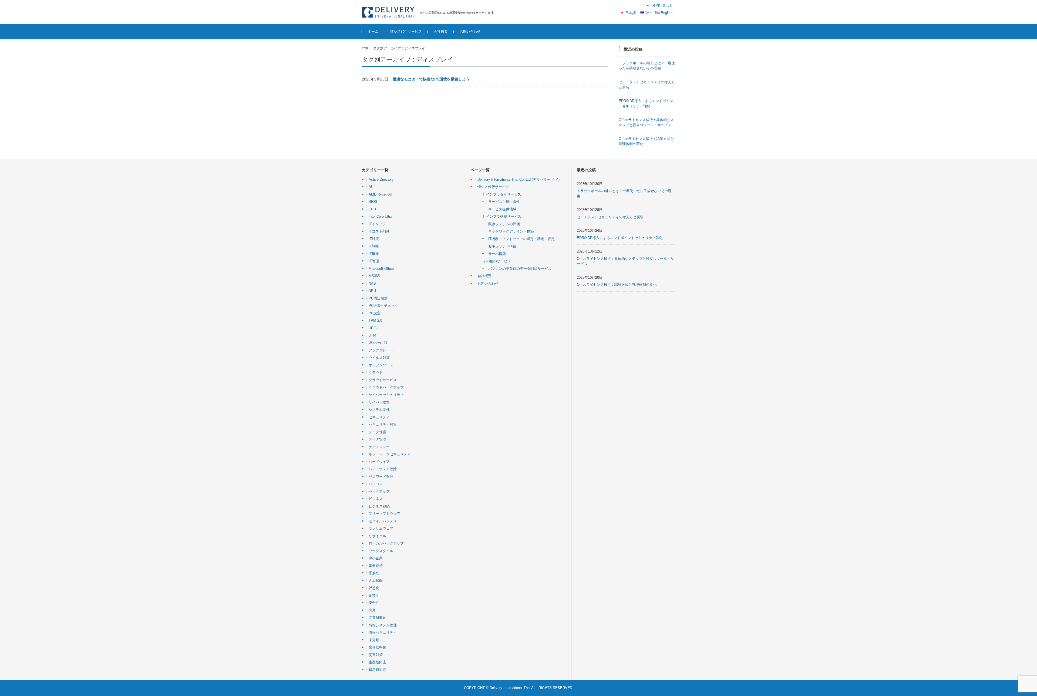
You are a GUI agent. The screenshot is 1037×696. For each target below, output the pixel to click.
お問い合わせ (470, 31)
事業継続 (376, 566)
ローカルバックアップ (386, 543)
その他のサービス (497, 261)
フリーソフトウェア (384, 514)
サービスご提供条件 (504, 202)
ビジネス (376, 499)
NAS (372, 283)
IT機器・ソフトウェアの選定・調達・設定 (521, 239)
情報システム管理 (383, 625)
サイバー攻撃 (379, 402)
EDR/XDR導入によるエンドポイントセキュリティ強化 (620, 238)
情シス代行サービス (406, 31)
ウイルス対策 (379, 358)
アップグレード (381, 350)
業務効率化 (377, 647)
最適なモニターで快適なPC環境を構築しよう (431, 79)
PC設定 (375, 313)
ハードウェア (379, 462)
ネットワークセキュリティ (390, 454)
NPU (372, 291)
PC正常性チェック (383, 306)
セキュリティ (379, 417)
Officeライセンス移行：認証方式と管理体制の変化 (616, 285)
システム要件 (379, 410)
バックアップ (379, 491)
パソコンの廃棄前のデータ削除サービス (519, 269)
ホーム (373, 31)
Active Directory (381, 179)
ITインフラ (377, 224)
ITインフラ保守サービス (502, 194)
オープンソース (381, 365)
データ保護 (377, 432)
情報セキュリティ (383, 632)
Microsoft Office (381, 269)
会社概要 (441, 31)
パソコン (376, 484)
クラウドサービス (383, 380)
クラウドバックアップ (386, 387)
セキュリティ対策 (383, 424)
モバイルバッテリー (384, 521)
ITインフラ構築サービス (502, 216)
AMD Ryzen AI (380, 194)
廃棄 (372, 610)
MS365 (374, 276)
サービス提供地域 (502, 209)
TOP (365, 48)
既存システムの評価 (504, 224)
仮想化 (374, 588)
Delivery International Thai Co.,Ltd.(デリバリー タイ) (518, 179)
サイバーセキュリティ (386, 395)
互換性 (374, 573)
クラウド (376, 373)
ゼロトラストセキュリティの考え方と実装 (610, 217)
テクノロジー (379, 447)
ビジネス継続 (379, 506)
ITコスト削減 (379, 231)
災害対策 (376, 655)
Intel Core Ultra (380, 216)
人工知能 (376, 581)
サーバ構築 (497, 254)
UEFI (373, 328)
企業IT (374, 595)
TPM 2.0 (375, 320)
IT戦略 (374, 246)
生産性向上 (377, 662)
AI (370, 187)
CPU (372, 209)
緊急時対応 (377, 670)
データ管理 (377, 439)
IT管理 (374, 261)
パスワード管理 (381, 477)
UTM (372, 335)
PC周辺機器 (378, 298)
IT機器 (374, 254)
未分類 (374, 640)
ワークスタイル (381, 551)
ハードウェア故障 (383, 469)
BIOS (373, 202)
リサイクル (377, 536)
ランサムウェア (381, 528)
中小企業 (376, 558)
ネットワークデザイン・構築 (511, 231)
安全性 (374, 603)
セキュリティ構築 (502, 246)
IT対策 (374, 239)
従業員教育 (377, 618)
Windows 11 (378, 343)
